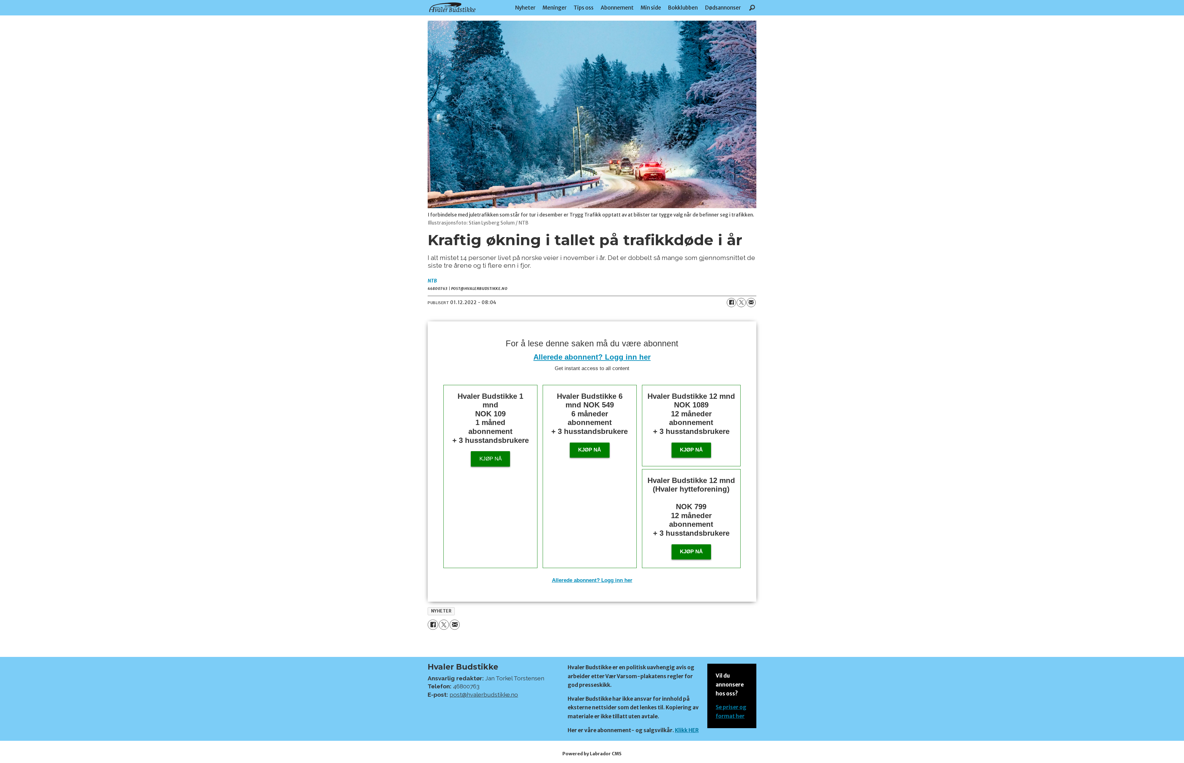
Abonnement (617, 7)
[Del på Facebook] (731, 302)
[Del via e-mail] (751, 302)
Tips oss (584, 7)
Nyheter (525, 7)
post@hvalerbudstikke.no (484, 694)
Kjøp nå (490, 459)
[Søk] (752, 7)
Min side (650, 7)
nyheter (441, 611)
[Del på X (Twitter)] (741, 302)
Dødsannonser (723, 7)
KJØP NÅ (691, 552)
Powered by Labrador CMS (592, 754)
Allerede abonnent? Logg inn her (592, 357)
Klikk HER (687, 730)
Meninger (554, 7)
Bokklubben (683, 7)
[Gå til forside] (452, 7)
